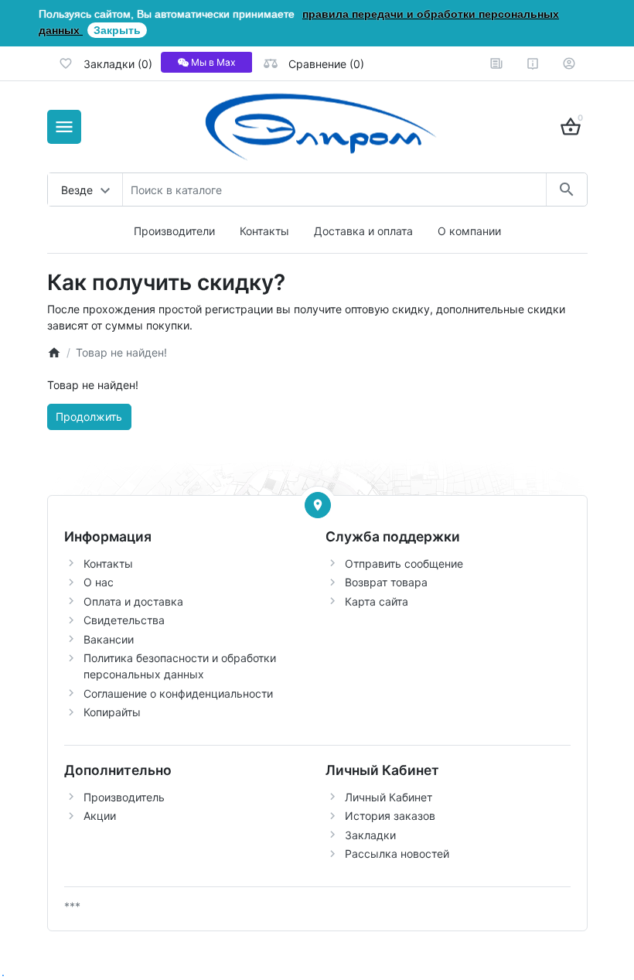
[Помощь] (532, 63)
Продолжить (89, 416)
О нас (99, 582)
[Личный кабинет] (569, 63)
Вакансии (109, 639)
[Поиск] (566, 189)
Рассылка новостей (397, 853)
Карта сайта (376, 601)
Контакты (264, 230)
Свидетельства (124, 620)
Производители (174, 230)
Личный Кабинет (388, 797)
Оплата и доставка (133, 601)
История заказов (390, 815)
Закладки (370, 835)
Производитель (124, 797)
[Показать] (318, 505)
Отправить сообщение (404, 563)
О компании (469, 230)
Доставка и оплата (363, 230)
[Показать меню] (64, 127)
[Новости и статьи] (496, 63)
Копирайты (112, 712)
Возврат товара (386, 582)
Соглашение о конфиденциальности (178, 693)
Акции (100, 815)
